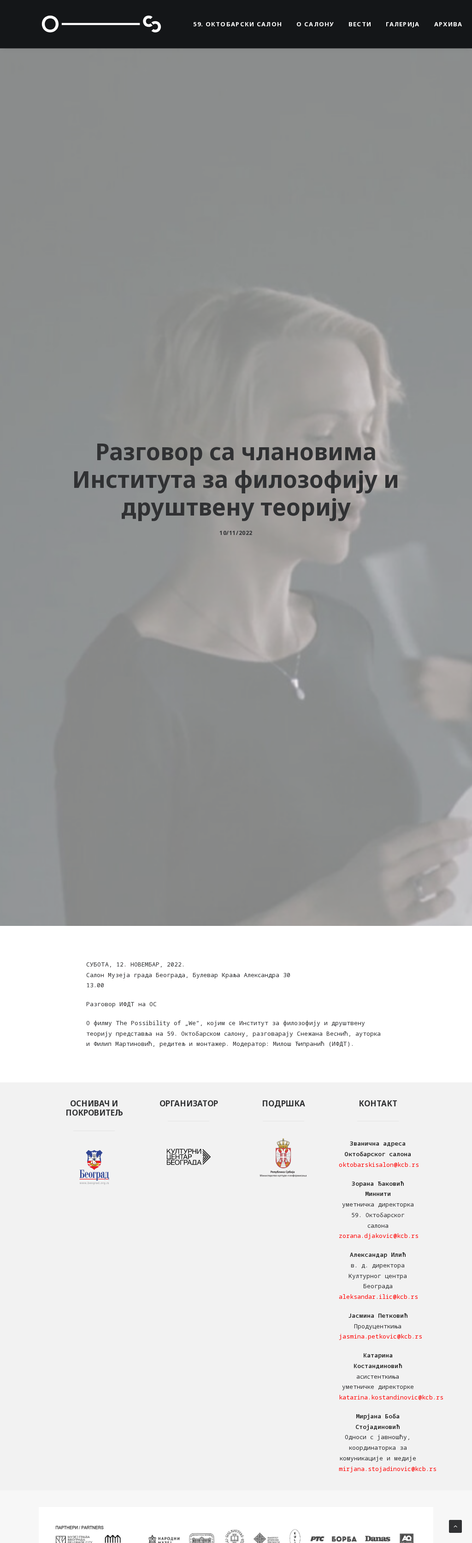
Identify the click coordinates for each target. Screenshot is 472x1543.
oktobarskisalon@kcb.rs (379, 1164)
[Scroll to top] (455, 1525)
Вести (360, 24)
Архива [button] (448, 24)
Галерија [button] (402, 24)
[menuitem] (238, 24)
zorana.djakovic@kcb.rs (379, 1235)
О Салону (315, 24)
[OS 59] (102, 24)
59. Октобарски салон (237, 24)
